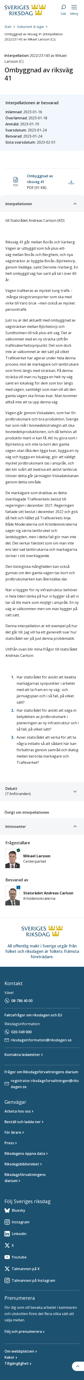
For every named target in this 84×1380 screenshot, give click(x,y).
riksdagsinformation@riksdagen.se (41, 1040)
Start (7, 26)
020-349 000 (21, 1031)
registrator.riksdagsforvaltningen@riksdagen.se (45, 1083)
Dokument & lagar (30, 26)
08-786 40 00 (21, 1000)
